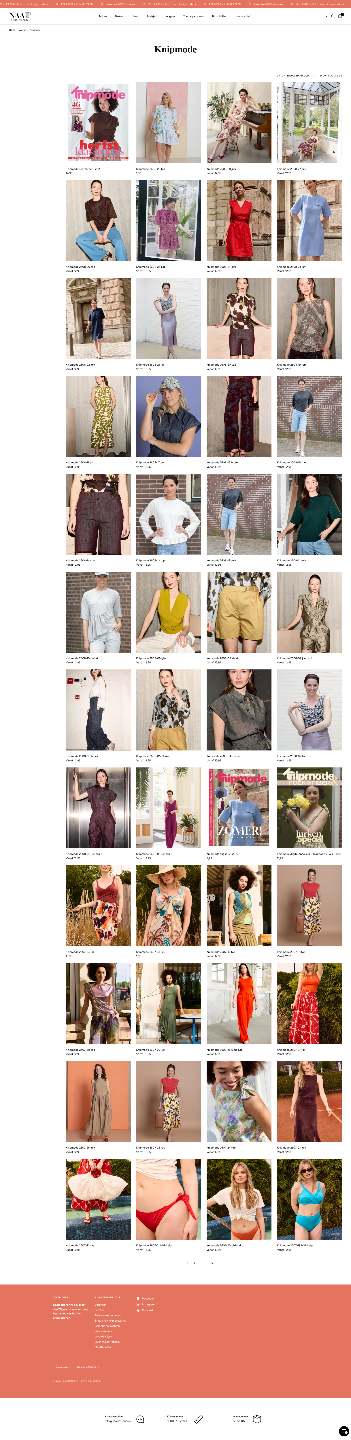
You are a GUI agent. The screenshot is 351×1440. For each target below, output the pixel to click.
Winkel (22, 30)
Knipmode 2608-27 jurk (291, 169)
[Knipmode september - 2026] (98, 122)
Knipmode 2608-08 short (222, 658)
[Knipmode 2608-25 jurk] (168, 220)
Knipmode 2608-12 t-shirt (223, 560)
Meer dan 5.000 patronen (93, 4)
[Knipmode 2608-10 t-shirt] (98, 612)
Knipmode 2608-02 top (291, 756)
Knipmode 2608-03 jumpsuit (84, 854)
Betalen (99, 1310)
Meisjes (151, 16)
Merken (102, 16)
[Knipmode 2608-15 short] (309, 416)
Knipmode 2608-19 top (291, 364)
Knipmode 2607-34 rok (80, 952)
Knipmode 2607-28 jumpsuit (224, 1049)
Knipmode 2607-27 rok (291, 1049)
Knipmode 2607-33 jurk (150, 952)
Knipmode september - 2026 (83, 169)
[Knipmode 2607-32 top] (239, 905)
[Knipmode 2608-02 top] (309, 709)
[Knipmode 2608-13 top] (168, 514)
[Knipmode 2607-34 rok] (98, 905)
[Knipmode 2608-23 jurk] (309, 220)
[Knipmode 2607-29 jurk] (168, 1003)
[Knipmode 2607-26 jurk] (98, 1101)
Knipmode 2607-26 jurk (80, 1147)
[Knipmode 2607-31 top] (309, 905)
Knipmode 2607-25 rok (150, 1147)
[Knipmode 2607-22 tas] (98, 1199)
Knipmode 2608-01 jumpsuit (154, 854)
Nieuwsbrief (243, 16)
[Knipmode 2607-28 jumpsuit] (239, 1003)
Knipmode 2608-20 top (221, 364)
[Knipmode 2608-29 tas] (168, 122)
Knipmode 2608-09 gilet (151, 658)
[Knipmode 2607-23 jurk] (309, 1101)
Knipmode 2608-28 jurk (221, 169)
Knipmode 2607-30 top (80, 1049)
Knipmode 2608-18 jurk (80, 462)
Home (12, 30)
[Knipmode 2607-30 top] (98, 1003)
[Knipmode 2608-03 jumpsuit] (98, 807)
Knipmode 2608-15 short (292, 462)
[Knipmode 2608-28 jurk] (239, 122)
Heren (135, 16)
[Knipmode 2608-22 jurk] (98, 318)
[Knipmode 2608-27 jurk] (309, 122)
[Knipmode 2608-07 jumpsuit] (309, 612)
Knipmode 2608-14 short (81, 560)
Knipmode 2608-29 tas (150, 169)
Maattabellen (103, 1347)
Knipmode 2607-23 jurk (291, 1147)
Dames (119, 16)
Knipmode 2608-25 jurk (151, 266)
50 (212, 1263)
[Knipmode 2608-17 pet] (168, 416)
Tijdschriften (219, 16)
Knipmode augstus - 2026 (223, 854)
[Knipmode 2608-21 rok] (168, 318)
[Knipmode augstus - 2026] (239, 807)
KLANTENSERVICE (108, 1297)
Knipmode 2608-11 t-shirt (293, 560)
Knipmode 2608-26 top (80, 266)
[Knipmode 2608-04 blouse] (239, 709)
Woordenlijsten (104, 1336)
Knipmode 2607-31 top (291, 952)
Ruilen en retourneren (107, 1315)
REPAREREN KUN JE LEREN (50, 4)
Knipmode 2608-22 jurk (80, 364)
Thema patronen (193, 16)
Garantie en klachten (107, 1326)
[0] (339, 16)
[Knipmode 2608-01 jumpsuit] (168, 807)
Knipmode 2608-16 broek (222, 462)
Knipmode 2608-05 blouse (152, 756)
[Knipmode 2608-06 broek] (98, 709)
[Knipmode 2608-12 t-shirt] (239, 514)
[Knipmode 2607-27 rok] (309, 1003)
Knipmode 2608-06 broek (82, 756)
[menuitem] (103, 16)
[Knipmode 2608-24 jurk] (239, 220)
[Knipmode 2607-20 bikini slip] (239, 1199)
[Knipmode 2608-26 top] (98, 220)
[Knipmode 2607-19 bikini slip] (309, 1199)
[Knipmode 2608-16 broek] (239, 416)
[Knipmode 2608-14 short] (98, 514)
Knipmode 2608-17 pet (150, 462)
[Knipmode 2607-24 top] (239, 1101)
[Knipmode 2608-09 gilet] (168, 612)
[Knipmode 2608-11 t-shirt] (309, 514)
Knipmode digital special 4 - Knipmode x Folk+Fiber (309, 854)
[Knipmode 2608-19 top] (309, 318)
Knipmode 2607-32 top (221, 952)
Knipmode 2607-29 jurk (150, 1049)
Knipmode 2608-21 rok (150, 364)
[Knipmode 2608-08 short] (239, 612)
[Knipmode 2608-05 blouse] (168, 709)
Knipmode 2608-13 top (150, 560)
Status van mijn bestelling (110, 1320)
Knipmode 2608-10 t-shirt (82, 658)
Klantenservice (103, 1331)
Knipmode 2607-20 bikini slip (225, 1245)
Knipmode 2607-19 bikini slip (295, 1245)
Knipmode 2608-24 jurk (221, 266)
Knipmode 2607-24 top (221, 1147)
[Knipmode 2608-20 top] (239, 318)
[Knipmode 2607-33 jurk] (168, 905)
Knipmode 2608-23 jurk (291, 266)
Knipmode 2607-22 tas (80, 1245)
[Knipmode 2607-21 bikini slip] (168, 1199)
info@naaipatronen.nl (118, 1421)
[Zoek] (333, 16)
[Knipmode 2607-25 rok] (168, 1101)
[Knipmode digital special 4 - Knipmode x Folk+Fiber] (309, 807)
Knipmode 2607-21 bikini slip (154, 1245)
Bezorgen (100, 1304)
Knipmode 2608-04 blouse (223, 756)
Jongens (170, 16)
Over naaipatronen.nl (107, 1341)
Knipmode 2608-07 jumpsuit (295, 658)
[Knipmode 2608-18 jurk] (98, 416)
